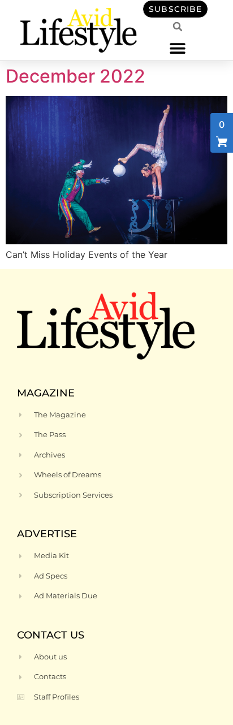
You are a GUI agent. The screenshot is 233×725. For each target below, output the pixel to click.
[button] (178, 48)
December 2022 (75, 76)
